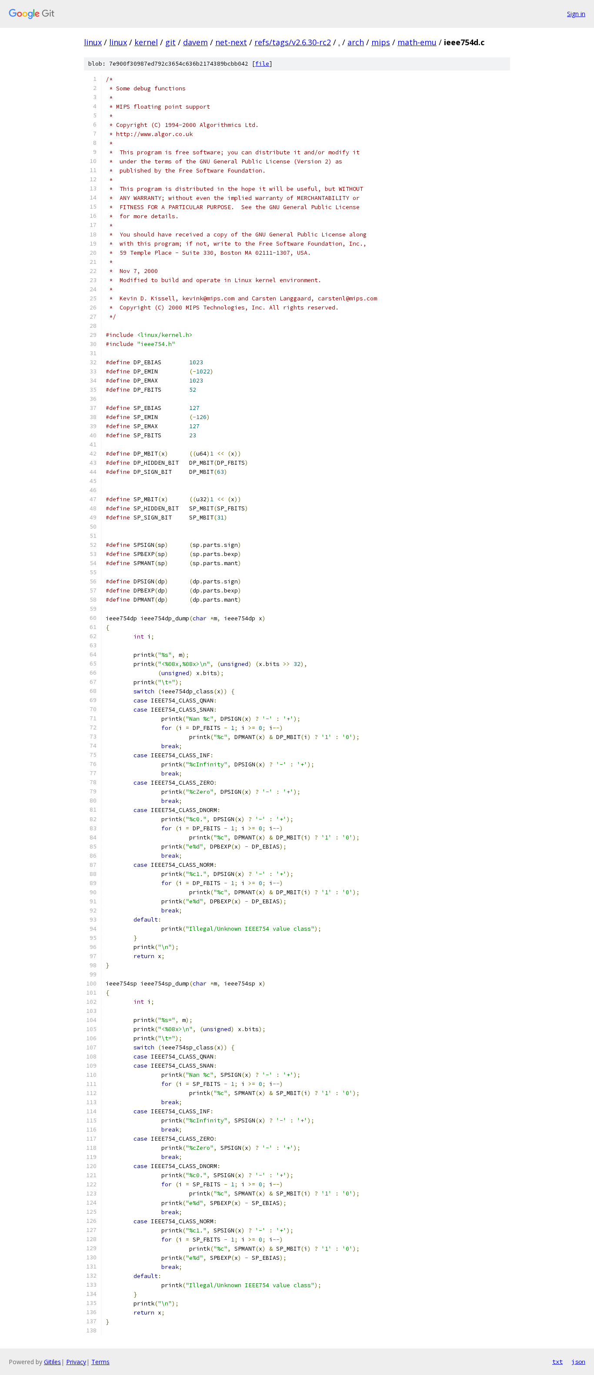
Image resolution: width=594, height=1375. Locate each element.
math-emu (417, 42)
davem (195, 42)
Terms (100, 1362)
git (170, 42)
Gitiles (52, 1362)
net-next (231, 42)
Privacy (76, 1362)
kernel (146, 42)
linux (93, 42)
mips (380, 42)
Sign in (576, 14)
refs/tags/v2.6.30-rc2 (292, 42)
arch (355, 42)
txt (557, 1361)
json (578, 1361)
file (262, 63)
